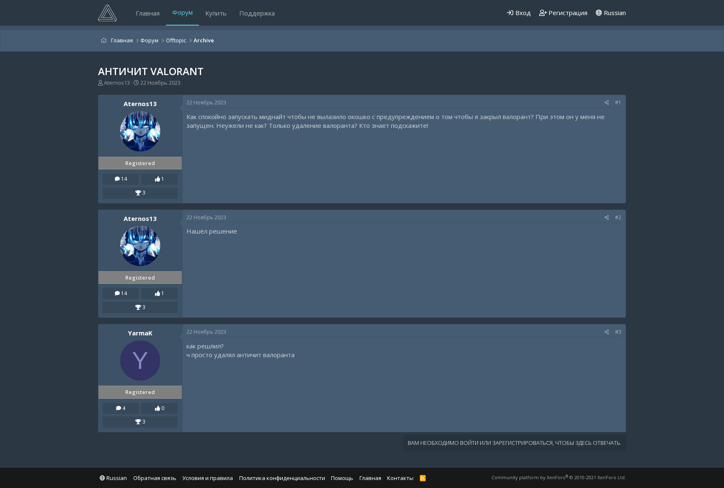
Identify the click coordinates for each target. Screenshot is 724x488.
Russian (614, 12)
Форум (182, 12)
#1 (618, 102)
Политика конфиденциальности (282, 478)
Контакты (400, 478)
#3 (618, 331)
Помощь (342, 478)
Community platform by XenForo (558, 477)
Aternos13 (117, 82)
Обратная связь (154, 478)
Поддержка (257, 13)
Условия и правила (207, 478)
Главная (148, 13)
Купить (216, 13)
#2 (618, 217)
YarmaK (140, 333)
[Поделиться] (607, 103)
